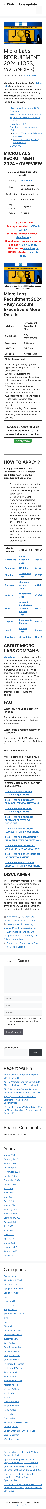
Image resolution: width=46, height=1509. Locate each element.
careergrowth (13, 924)
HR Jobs (23, 568)
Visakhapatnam (11, 1435)
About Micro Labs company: (24, 127)
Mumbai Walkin (11, 1401)
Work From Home (12, 1439)
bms (6, 1318)
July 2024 (8, 1188)
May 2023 (9, 1234)
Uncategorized (11, 1426)
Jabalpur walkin (11, 1372)
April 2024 (9, 1201)
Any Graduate (27, 916)
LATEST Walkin (27, 920)
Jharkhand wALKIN (13, 1380)
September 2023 (12, 1218)
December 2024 (12, 1167)
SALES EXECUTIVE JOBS (16, 1422)
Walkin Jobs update (22, 4)
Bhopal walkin (10, 1309)
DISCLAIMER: (16, 146)
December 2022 (12, 1255)
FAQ (12, 130)
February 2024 (11, 1209)
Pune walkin (10, 1418)
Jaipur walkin (10, 1376)
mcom (7, 1397)
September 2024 (12, 1180)
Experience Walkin (12, 1347)
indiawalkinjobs (29, 924)
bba (6, 1297)
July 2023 (8, 1226)
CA (5, 1322)
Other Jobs (25, 637)
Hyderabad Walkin (13, 1368)
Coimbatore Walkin (13, 1334)
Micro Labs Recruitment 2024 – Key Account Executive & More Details (25, 117)
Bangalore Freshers (13, 1288)
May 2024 (9, 1197)
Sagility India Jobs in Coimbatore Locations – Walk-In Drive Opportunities (20, 1099)
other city (8, 1414)
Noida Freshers (11, 1405)
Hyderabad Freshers (14, 1364)
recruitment (30, 928)
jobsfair (7, 928)
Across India (13, 916)
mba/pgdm (9, 1393)
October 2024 (10, 1176)
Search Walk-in (11, 1047)
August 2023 (10, 1222)
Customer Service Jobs (24, 585)
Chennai (8, 1326)
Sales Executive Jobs (24, 559)
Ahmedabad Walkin (13, 1280)
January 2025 (10, 1163)
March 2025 (9, 1155)
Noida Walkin (10, 1410)
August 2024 (10, 1184)
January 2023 (10, 1251)
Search (35, 1052)
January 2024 (10, 1213)
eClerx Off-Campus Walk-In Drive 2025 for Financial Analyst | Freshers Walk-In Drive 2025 (23, 1110)
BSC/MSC (39, 608)
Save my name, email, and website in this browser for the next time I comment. (23, 1021)
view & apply (23, 237)
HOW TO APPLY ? (18, 124)
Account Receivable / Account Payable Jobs (25, 608)
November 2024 (12, 1172)
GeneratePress (23, 1505)
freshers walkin (11, 920)
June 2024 (9, 1193)
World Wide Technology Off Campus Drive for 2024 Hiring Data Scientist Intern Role (21, 936)
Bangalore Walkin (12, 1293)
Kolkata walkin (11, 1385)
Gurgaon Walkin (11, 1359)
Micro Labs (26, 180)
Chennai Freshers (12, 1330)
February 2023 (11, 1247)
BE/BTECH (9, 1305)
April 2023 (9, 1238)
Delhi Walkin (10, 1343)
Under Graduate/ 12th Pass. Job (20, 1431)
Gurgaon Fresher (12, 1355)
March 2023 (10, 1243)
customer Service (12, 1339)
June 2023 (9, 1230)
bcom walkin (10, 1301)
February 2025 (11, 1159)
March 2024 (10, 1205)
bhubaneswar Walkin (14, 1314)
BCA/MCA (39, 595)
